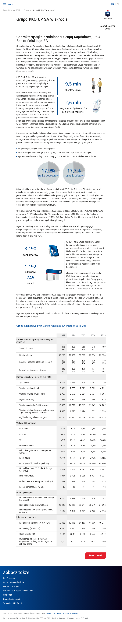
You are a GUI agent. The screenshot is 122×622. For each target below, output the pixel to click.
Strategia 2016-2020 (12, 603)
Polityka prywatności (71, 613)
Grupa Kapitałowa (11, 599)
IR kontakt (58, 613)
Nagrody (7, 595)
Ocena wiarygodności (12, 582)
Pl (118, 4)
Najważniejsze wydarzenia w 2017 (18, 591)
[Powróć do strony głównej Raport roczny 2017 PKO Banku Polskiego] (105, 17)
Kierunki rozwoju (10, 586)
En (112, 4)
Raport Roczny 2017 (11, 10)
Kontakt (49, 613)
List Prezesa (8, 578)
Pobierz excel (95, 555)
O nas (26, 10)
